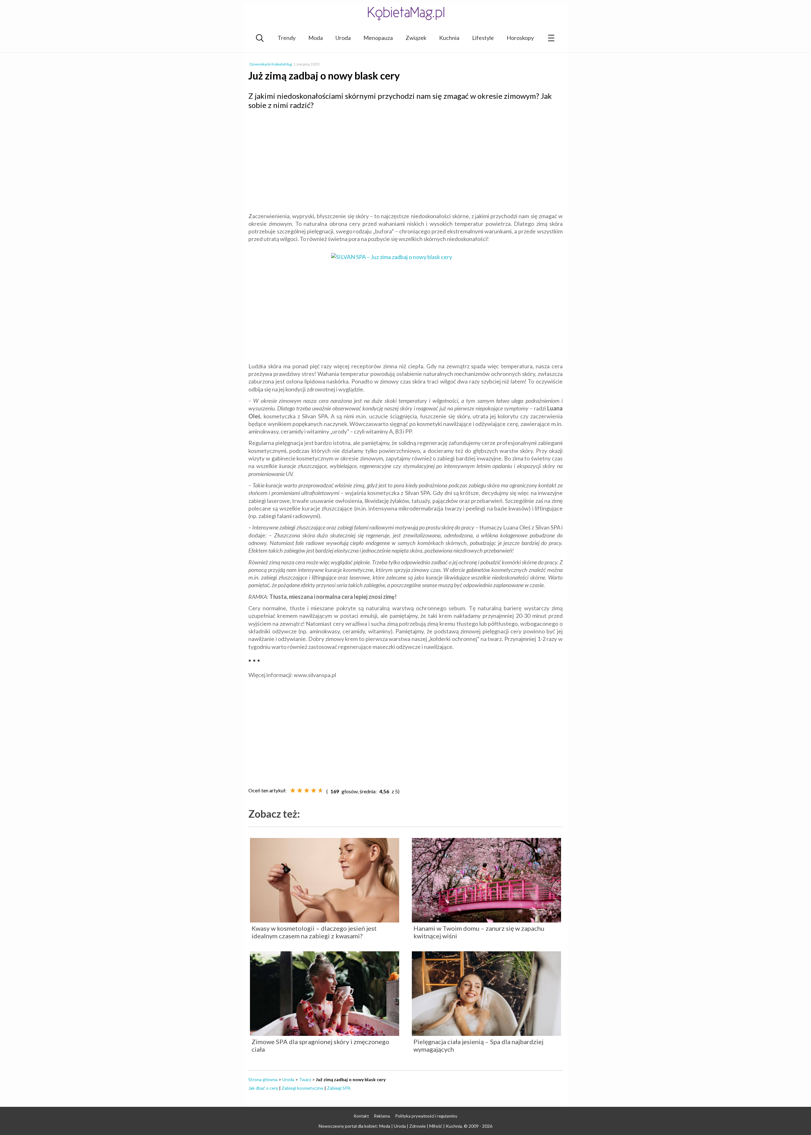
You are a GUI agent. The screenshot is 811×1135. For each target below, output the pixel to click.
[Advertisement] (405, 160)
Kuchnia (449, 37)
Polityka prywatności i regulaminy (426, 1116)
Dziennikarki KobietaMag (271, 64)
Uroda (343, 37)
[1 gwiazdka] (293, 790)
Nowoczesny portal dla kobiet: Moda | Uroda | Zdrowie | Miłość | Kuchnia (390, 1126)
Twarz (305, 1079)
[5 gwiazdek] (320, 790)
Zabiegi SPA (339, 1088)
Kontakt (361, 1116)
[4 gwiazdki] (313, 790)
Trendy (287, 37)
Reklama (382, 1116)
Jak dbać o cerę (263, 1088)
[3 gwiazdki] (306, 790)
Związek (416, 37)
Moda (315, 37)
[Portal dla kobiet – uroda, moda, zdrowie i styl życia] (405, 13)
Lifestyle (483, 37)
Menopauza (378, 37)
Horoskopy (520, 37)
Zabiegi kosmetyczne (302, 1088)
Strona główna (263, 1079)
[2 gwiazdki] (300, 790)
